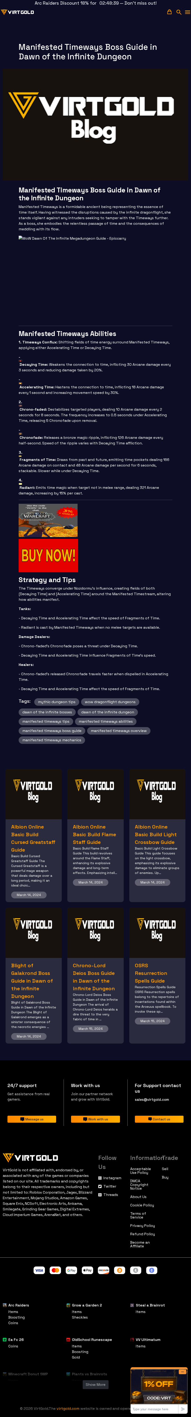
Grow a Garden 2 (87, 1305)
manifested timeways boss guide (52, 730)
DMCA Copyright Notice (139, 1184)
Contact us (161, 1119)
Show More (96, 1384)
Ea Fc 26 (16, 1339)
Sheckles (80, 1317)
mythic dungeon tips (56, 701)
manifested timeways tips (45, 721)
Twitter (109, 1186)
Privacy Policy (142, 1226)
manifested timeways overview (119, 730)
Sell (165, 1169)
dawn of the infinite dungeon (107, 712)
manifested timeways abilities (106, 721)
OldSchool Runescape (92, 1339)
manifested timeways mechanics (51, 740)
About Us (138, 1197)
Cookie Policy (142, 1205)
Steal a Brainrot (150, 1305)
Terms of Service (138, 1215)
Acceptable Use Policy (140, 1171)
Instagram (112, 1178)
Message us (34, 1119)
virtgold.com (68, 1408)
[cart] (169, 12)
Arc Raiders (18, 1305)
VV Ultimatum (148, 1339)
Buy (165, 1177)
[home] (17, 12)
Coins (13, 1322)
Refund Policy (142, 1234)
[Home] (48, 1156)
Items (13, 1311)
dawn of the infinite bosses (47, 712)
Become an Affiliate (140, 1244)
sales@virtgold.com (152, 1099)
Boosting (16, 1317)
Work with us (98, 1119)
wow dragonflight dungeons (110, 701)
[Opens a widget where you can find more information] (159, 1390)
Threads (110, 1195)
